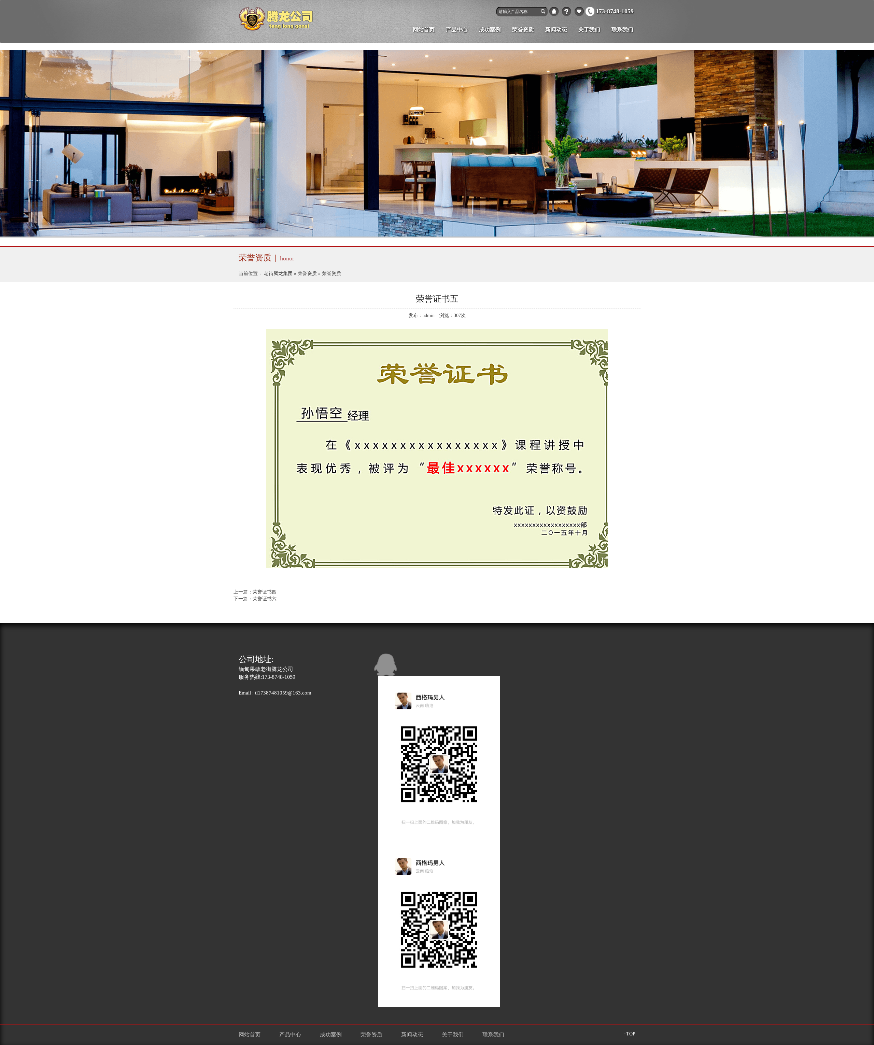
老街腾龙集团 (278, 273)
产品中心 (579, 11)
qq (554, 11)
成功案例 (490, 29)
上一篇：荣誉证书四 (255, 592)
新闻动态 (556, 29)
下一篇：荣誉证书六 (255, 598)
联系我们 (622, 29)
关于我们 (566, 11)
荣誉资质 (523, 29)
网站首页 (424, 29)
